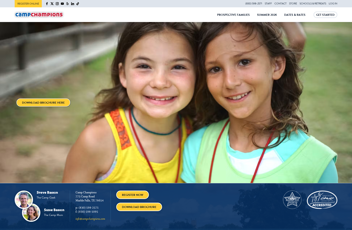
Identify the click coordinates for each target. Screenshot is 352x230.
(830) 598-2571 (253, 3)
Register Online (28, 4)
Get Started (325, 15)
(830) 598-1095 (88, 211)
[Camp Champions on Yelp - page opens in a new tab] (67, 3)
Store (293, 3)
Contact (280, 3)
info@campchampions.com (90, 219)
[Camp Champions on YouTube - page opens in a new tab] (62, 3)
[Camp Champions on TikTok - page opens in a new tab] (77, 3)
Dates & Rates (294, 17)
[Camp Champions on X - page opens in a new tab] (52, 3)
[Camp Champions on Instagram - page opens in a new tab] (57, 3)
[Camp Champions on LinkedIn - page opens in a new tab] (72, 3)
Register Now (132, 195)
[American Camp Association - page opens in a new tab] (322, 200)
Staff (268, 3)
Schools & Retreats (313, 3)
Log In (333, 3)
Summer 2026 (267, 17)
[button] (43, 102)
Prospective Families (233, 17)
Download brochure (139, 207)
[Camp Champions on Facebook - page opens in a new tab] (46, 3)
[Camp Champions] (39, 14)
